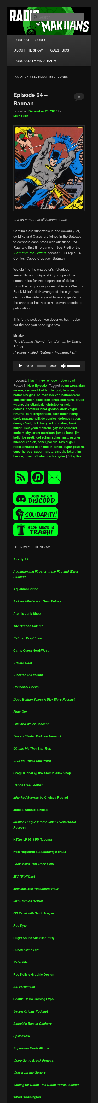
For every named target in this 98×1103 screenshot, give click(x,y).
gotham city (22, 432)
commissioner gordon (42, 409)
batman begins (24, 395)
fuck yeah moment (37, 427)
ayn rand (31, 390)
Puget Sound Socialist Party (34, 937)
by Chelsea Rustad (40, 797)
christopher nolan (59, 404)
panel (42, 442)
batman (68, 390)
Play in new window (42, 380)
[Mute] (63, 365)
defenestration (69, 418)
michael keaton (24, 442)
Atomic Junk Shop (27, 613)
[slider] (74, 365)
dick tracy (40, 423)
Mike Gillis (20, 115)
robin (17, 446)
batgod (56, 390)
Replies (75, 456)
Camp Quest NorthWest (31, 650)
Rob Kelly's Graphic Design (33, 974)
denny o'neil (22, 423)
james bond (64, 432)
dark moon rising (65, 413)
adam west (69, 385)
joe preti (28, 437)
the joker (68, 451)
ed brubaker (58, 423)
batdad (44, 390)
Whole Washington (27, 1097)
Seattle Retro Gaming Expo (33, 999)
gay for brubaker (65, 427)
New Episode (37, 385)
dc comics (49, 418)
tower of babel (35, 456)
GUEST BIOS (59, 50)
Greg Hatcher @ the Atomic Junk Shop (42, 773)
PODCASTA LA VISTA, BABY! (35, 60)
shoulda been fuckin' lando (42, 446)
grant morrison (43, 432)
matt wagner (71, 437)
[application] (49, 366)
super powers (74, 446)
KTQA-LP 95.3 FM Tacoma (32, 839)
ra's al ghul (67, 442)
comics (18, 409)
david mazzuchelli (26, 418)
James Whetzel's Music (30, 809)
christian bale (35, 404)
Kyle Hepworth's (39, 851)
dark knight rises (38, 413)
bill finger (27, 399)
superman (41, 451)
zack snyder (56, 456)
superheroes (22, 451)
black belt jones (47, 399)
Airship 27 (20, 559)
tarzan (55, 451)
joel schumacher (48, 437)
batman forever (48, 395)
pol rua (52, 442)
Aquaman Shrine (25, 589)
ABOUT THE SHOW (28, 50)
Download (67, 380)
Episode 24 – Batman (30, 99)
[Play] (20, 365)
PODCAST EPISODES (30, 39)
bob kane (67, 399)
